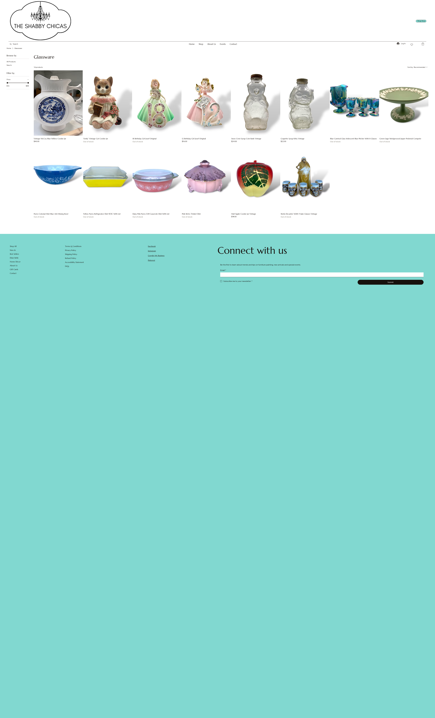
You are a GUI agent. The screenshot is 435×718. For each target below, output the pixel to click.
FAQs (67, 266)
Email (223, 270)
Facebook (152, 246)
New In (13, 250)
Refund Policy (70, 258)
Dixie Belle (14, 258)
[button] (201, 44)
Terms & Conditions (73, 246)
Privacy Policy (70, 250)
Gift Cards (14, 269)
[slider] (7, 82)
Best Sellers (14, 254)
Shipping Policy (71, 254)
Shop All (13, 246)
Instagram (152, 251)
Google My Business (156, 255)
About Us (13, 265)
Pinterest (151, 260)
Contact (13, 273)
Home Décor (15, 262)
